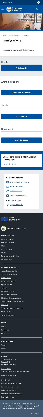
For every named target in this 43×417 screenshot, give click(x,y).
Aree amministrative (8, 242)
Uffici (3, 246)
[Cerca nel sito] (37, 9)
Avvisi (3, 333)
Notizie (3, 326)
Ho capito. (35, 413)
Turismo (3, 288)
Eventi (3, 348)
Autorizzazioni (6, 311)
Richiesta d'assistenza (8, 390)
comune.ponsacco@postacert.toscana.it (15, 371)
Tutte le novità (21, 68)
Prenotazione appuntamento (11, 383)
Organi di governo (7, 239)
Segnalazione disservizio (9, 387)
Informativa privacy (8, 397)
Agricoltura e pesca (7, 315)
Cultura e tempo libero (9, 274)
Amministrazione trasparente (11, 393)
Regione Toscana (7, 2)
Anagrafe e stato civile (9, 271)
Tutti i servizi (21, 116)
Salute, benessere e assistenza (12, 308)
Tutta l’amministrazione (21, 92)
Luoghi (3, 345)
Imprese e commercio (8, 281)
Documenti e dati (7, 259)
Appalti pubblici (6, 284)
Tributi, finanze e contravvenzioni (12, 301)
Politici (3, 252)
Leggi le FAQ (5, 380)
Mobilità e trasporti (7, 291)
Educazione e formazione (9, 294)
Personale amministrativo (10, 256)
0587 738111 (6, 368)
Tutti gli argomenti (14, 35)
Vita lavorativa (6, 277)
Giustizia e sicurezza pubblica (11, 298)
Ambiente (4, 304)
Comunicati (5, 330)
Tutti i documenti (21, 140)
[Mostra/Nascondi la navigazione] (2, 9)
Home (4, 35)
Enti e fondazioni (7, 249)
